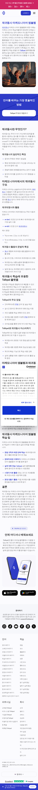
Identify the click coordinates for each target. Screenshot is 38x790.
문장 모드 (23, 669)
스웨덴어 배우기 (7, 669)
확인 (19, 410)
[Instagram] (4, 626)
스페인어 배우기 (7, 648)
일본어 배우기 (6, 686)
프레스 (22, 715)
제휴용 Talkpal (7, 728)
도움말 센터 (23, 725)
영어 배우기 (6, 645)
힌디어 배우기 (6, 682)
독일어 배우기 (6, 659)
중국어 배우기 (6, 679)
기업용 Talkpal (7, 715)
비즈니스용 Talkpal (8, 711)
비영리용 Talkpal (7, 718)
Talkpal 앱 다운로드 (20, 528)
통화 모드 (23, 665)
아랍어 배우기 (6, 676)
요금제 (22, 718)
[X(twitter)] (34, 626)
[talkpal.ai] (3, 13)
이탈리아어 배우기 (8, 655)
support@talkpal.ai (27, 619)
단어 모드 (23, 672)
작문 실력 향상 (24, 693)
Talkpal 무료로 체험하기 (19, 113)
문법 (16, 304)
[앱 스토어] (10, 593)
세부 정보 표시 (26, 402)
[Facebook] (22, 626)
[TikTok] (10, 626)
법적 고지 (23, 755)
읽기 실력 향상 (24, 689)
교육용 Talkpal (7, 708)
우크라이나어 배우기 (9, 662)
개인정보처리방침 (26, 728)
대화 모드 (23, 676)
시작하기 (26, 13)
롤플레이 (23, 652)
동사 (9, 199)
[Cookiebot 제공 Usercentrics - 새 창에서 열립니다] (27, 367)
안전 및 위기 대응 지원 (27, 738)
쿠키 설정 (23, 732)
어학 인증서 (23, 679)
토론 (21, 659)
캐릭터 (22, 655)
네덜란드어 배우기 (8, 665)
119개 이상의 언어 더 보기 (10, 696)
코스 (21, 648)
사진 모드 (23, 662)
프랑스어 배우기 (7, 652)
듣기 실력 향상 (24, 682)
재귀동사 (5, 27)
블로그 (22, 711)
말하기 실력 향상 (25, 686)
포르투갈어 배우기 (8, 693)
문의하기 (23, 721)
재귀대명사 (23, 226)
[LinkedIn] (28, 626)
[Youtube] (16, 626)
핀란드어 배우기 (7, 672)
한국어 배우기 (6, 689)
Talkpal (23, 50)
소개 (21, 708)
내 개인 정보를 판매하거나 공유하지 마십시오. (19, 420)
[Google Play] (28, 593)
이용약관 (23, 735)
